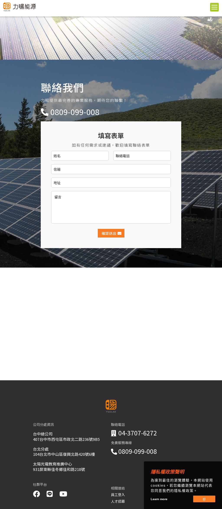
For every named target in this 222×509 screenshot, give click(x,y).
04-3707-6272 (137, 432)
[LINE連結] (50, 493)
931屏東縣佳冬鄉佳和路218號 (59, 469)
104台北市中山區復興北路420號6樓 (64, 454)
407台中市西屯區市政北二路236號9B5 (66, 439)
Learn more (159, 499)
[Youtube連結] (63, 493)
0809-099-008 (74, 111)
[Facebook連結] (37, 493)
